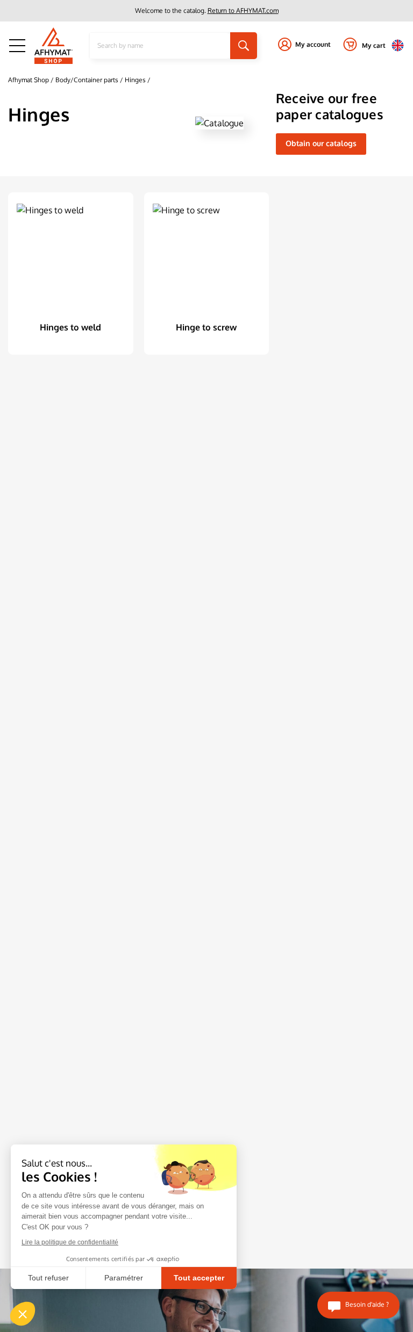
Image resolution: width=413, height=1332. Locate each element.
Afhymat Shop (28, 80)
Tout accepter (199, 1277)
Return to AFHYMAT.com (243, 10)
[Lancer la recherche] (243, 45)
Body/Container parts (87, 80)
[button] (22, 1314)
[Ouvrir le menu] (17, 46)
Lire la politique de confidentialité (70, 1242)
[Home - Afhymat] (53, 45)
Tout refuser (48, 1277)
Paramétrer (123, 1277)
